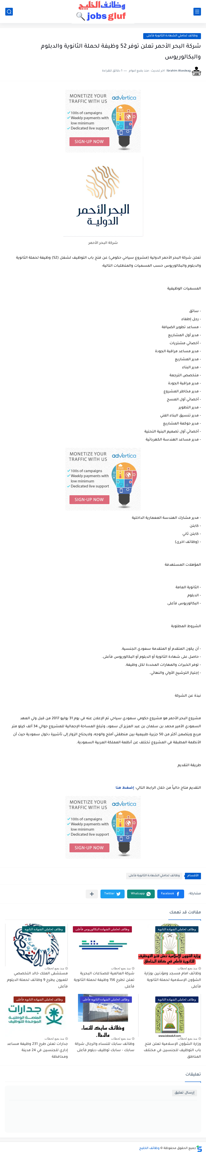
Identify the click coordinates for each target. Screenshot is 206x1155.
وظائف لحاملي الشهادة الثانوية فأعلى (172, 36)
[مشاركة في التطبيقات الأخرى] (92, 894)
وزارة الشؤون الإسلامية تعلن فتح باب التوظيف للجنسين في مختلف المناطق (172, 1050)
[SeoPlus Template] (199, 1148)
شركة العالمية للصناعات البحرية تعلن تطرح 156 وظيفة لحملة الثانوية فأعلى (104, 980)
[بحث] (9, 12)
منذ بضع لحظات (187, 968)
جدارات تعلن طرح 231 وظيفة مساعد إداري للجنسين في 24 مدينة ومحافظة (37, 1050)
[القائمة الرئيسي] (197, 12)
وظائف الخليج (149, 1148)
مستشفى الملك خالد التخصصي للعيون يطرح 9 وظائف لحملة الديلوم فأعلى (37, 980)
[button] (170, 894)
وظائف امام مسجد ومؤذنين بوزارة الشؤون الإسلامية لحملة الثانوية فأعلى (172, 980)
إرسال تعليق (184, 1093)
